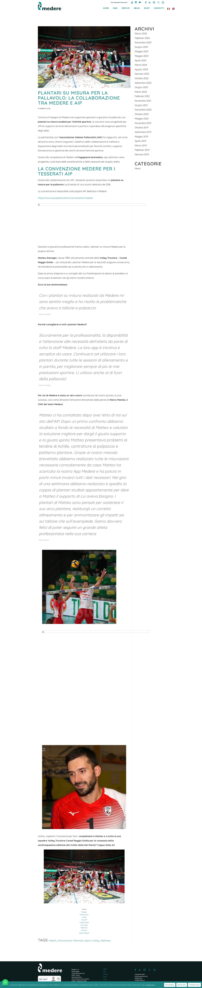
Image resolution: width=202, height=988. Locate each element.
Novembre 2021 (143, 100)
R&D (104, 971)
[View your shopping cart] (136, 2)
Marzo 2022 (141, 91)
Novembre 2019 (143, 123)
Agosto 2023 (141, 69)
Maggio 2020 (141, 118)
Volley (95, 940)
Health (52, 940)
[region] (101, 984)
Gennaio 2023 (142, 73)
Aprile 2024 (140, 60)
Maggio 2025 (141, 51)
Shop (105, 979)
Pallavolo (78, 940)
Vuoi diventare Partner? (119, 2)
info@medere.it (140, 980)
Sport (88, 940)
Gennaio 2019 (142, 154)
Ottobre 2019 (141, 127)
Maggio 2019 (141, 136)
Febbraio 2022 (142, 96)
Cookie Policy (150, 985)
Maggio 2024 (141, 55)
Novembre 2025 (143, 42)
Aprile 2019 (140, 141)
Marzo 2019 (141, 145)
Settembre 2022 (143, 82)
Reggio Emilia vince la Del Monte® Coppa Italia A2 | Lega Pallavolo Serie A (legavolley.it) (84, 922)
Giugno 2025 (141, 47)
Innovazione (65, 940)
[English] (173, 8)
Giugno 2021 (141, 105)
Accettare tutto (194, 985)
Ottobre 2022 (142, 78)
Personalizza (169, 985)
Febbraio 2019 (142, 149)
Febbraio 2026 (142, 38)
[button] (5, 982)
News (138, 168)
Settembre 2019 (143, 132)
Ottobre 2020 (142, 114)
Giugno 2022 (141, 87)
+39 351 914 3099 (140, 974)
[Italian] (168, 8)
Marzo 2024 (141, 64)
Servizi (105, 974)
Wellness (105, 940)
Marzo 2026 (141, 33)
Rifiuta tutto (181, 985)
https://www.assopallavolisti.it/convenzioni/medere (65, 197)
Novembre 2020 (143, 109)
